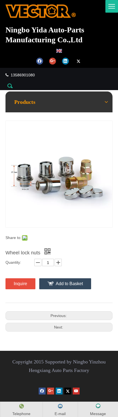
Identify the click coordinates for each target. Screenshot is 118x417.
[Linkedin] (65, 61)
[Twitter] (78, 61)
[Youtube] (76, 391)
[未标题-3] (40, 11)
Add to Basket (69, 283)
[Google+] (52, 61)
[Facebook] (39, 61)
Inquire (20, 283)
